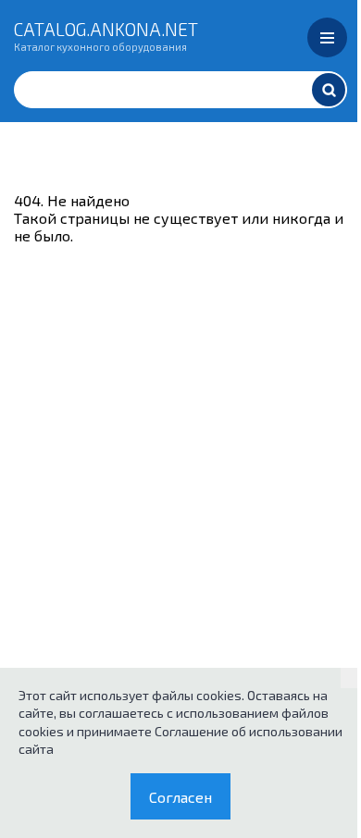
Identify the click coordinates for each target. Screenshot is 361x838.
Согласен (180, 797)
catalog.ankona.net (106, 35)
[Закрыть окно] (351, 678)
